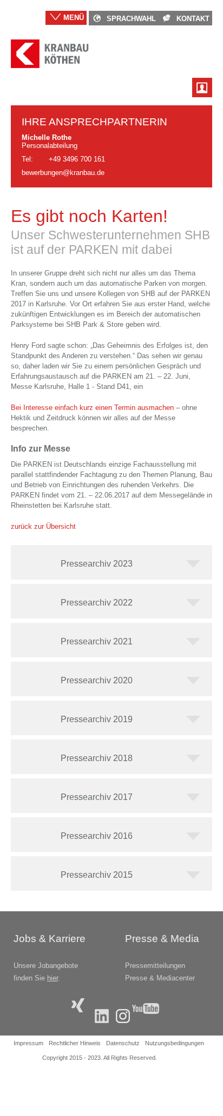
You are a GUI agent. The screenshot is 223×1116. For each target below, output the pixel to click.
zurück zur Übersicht (43, 526)
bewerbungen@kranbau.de (63, 173)
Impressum (28, 1043)
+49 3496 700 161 (77, 159)
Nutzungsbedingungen (174, 1043)
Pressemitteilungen (155, 966)
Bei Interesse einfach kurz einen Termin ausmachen (92, 408)
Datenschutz (123, 1043)
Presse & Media (162, 938)
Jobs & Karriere (50, 938)
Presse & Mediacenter (160, 978)
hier (52, 978)
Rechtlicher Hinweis (75, 1043)
